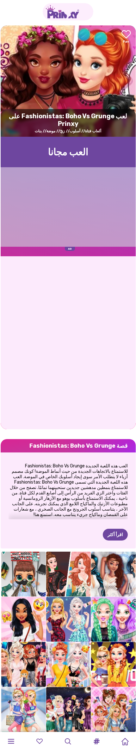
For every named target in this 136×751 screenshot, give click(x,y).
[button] (96, 741)
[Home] (125, 741)
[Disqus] (68, 342)
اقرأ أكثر (115, 534)
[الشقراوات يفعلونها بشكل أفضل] (68, 619)
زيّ (62, 131)
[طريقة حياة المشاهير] (113, 619)
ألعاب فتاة (93, 131)
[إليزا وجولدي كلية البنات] (23, 709)
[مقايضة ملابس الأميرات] (23, 664)
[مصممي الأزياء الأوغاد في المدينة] (68, 709)
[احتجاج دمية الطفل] (23, 574)
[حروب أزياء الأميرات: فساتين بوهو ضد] (68, 574)
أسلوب (75, 131)
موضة (50, 131)
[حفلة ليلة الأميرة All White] (113, 574)
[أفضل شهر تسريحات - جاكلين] (23, 619)
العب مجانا (68, 152)
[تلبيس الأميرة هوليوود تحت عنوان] (113, 664)
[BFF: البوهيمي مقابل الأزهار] (68, 664)
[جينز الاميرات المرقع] (113, 709)
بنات (38, 131)
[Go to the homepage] (68, 12)
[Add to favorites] (126, 37)
